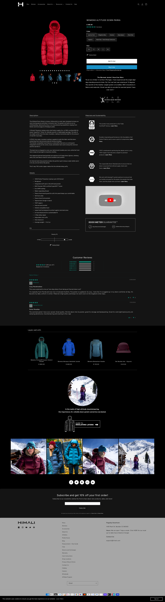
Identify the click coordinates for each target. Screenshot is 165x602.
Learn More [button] (60, 599)
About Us (65, 532)
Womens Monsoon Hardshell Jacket (69, 361)
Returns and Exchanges (69, 550)
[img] (33, 280)
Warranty (65, 553)
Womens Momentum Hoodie (96, 361)
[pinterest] (82, 482)
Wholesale (65, 574)
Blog (63, 541)
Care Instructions (67, 556)
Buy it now (112, 67)
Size (88, 46)
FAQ (63, 547)
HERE (136, 530)
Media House (66, 538)
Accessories (66, 529)
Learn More (114, 126)
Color (88, 31)
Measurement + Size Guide (70, 544)
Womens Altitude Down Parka (103, 20)
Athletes (64, 535)
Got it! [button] (157, 599)
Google (126, 533)
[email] (87, 482)
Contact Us (65, 565)
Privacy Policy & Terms (68, 562)
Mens (63, 523)
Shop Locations (66, 559)
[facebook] (71, 482)
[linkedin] (93, 482)
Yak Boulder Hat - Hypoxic (123, 361)
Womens (64, 526)
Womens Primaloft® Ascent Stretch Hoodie (42, 360)
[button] (50, 4)
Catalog (64, 568)
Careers (64, 571)
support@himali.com (113, 540)
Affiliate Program (67, 577)
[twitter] (76, 482)
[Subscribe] (96, 583)
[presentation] (26, 43)
